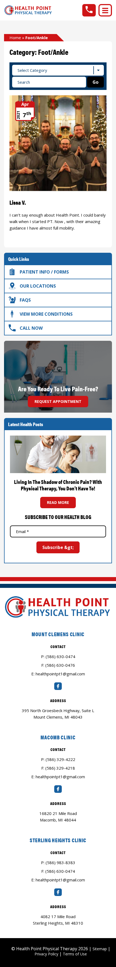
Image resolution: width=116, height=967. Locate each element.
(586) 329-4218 (60, 768)
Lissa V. (17, 202)
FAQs (25, 300)
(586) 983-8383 (60, 862)
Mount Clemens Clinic (58, 634)
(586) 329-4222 (60, 759)
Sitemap (100, 948)
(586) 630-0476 (60, 665)
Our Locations (38, 286)
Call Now (31, 328)
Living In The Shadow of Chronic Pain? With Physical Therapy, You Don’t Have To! (58, 485)
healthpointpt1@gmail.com (60, 673)
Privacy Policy (46, 953)
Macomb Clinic (57, 737)
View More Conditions (46, 314)
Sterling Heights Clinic (58, 840)
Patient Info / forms (44, 272)
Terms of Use (75, 953)
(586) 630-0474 (60, 656)
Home (15, 37)
